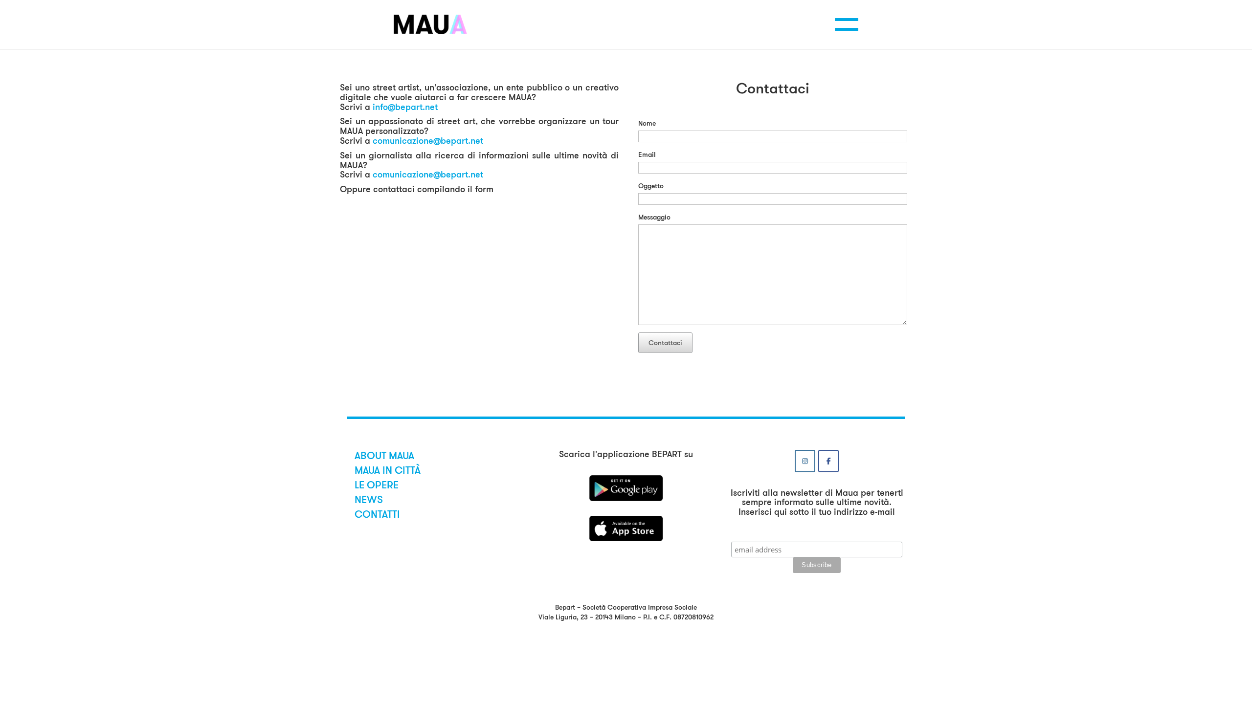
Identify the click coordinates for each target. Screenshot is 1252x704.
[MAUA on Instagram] (805, 461)
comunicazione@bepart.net (428, 140)
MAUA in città (388, 470)
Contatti (377, 514)
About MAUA (384, 455)
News (369, 499)
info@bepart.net (405, 107)
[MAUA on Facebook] (828, 461)
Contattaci (665, 343)
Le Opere (377, 485)
